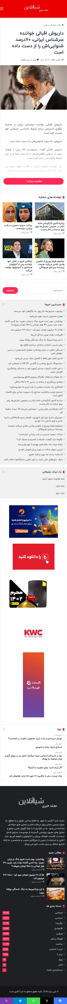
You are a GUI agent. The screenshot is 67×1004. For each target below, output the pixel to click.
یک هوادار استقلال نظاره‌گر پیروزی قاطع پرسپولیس (38, 377)
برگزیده (59, 923)
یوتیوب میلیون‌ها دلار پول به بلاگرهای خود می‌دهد (38, 311)
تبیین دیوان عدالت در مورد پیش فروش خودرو (41, 449)
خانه (59, 25)
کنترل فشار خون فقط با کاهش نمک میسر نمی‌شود (39, 358)
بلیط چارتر (60, 486)
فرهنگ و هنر (50, 25)
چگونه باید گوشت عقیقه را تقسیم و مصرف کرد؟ (40, 439)
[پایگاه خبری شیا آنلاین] (33, 8)
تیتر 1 (60, 954)
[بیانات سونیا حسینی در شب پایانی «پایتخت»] (17, 212)
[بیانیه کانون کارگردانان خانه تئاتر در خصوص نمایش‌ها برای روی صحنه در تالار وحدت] (49, 211)
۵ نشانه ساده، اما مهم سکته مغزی (46, 454)
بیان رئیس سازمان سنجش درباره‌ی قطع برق (41, 344)
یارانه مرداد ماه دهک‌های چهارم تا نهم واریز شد (40, 444)
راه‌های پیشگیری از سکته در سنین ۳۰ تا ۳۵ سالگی (38, 382)
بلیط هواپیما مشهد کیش (53, 478)
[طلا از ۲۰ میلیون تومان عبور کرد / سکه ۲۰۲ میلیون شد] (56, 879)
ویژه (61, 959)
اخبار (60, 964)
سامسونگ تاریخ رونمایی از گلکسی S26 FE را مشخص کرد (35, 363)
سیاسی (59, 918)
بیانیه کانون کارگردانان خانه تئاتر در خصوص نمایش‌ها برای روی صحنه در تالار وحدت (49, 226)
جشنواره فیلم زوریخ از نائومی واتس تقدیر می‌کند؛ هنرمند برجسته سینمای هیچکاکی (50, 264)
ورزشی (59, 933)
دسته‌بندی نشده (55, 970)
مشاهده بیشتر (34, 181)
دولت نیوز (60, 493)
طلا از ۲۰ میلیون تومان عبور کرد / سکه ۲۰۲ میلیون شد (37, 329)
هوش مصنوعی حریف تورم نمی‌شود (46, 316)
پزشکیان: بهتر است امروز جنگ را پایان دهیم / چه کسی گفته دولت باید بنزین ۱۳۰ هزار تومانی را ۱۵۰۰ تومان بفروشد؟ (34, 323)
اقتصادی (58, 928)
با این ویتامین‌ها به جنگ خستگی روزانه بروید (41, 339)
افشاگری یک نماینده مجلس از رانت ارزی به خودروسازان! (36, 387)
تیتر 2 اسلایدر (56, 949)
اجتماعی (59, 912)
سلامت (59, 944)
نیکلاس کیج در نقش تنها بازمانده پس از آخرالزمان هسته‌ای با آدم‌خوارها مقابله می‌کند (19, 266)
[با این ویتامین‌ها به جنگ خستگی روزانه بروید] (56, 894)
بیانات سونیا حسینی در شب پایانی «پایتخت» (18, 227)
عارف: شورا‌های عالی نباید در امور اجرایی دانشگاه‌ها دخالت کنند (33, 459)
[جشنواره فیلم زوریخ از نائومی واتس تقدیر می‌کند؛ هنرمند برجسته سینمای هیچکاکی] (49, 248)
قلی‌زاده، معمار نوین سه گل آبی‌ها (47, 334)
